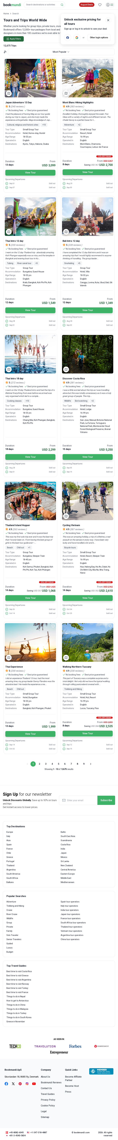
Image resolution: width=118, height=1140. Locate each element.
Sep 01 (12, 183)
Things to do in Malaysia (17, 1009)
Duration (9, 161)
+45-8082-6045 (16, 1132)
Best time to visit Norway (17, 984)
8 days (66, 164)
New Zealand (67, 865)
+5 (36, 263)
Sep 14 (12, 745)
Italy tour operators (69, 906)
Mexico (64, 857)
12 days (9, 302)
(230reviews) (18, 245)
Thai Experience (14, 666)
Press (68, 1091)
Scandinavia (66, 840)
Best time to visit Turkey (17, 988)
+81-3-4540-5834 (17, 1135)
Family (9, 931)
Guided (9, 943)
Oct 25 (69, 613)
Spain (9, 844)
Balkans (10, 882)
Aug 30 (69, 321)
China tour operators (70, 939)
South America (13, 874)
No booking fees (15, 110)
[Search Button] (62, 4)
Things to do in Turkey (16, 1013)
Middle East (66, 878)
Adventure (11, 902)
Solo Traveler (12, 935)
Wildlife (9, 918)
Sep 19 (69, 472)
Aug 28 (12, 321)
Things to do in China (15, 1005)
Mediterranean (67, 882)
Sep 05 (69, 188)
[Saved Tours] (100, 5)
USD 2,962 (108, 587)
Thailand (10, 865)
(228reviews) (75, 245)
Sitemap (45, 1117)
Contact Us (46, 1088)
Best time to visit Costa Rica (19, 971)
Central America (68, 870)
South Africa (12, 878)
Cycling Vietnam (71, 525)
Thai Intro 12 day (14, 241)
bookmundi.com (82, 1132)
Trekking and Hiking (15, 906)
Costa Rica (65, 844)
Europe (9, 832)
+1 (29, 547)
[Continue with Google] (76, 37)
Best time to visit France (17, 992)
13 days (9, 164)
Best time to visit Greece (17, 975)
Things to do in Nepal (15, 996)
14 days (9, 590)
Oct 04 (69, 609)
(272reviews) (18, 382)
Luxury (9, 948)
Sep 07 (12, 188)
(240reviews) (18, 106)
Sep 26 (12, 609)
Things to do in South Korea (18, 1017)
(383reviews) (77, 106)
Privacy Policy (48, 1099)
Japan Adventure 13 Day (18, 102)
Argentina (11, 870)
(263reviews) (20, 529)
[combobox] (44, 4)
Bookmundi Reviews (51, 1082)
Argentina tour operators (72, 935)
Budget (9, 952)
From (52, 161)
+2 (79, 125)
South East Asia (68, 836)
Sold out (52, 183)
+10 (44, 125)
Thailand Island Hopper (17, 525)
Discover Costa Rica (74, 378)
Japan (63, 853)
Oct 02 (12, 749)
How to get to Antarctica (17, 1001)
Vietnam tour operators (71, 931)
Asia (8, 840)
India (63, 849)
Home (6, 13)
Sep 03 (69, 325)
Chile (8, 853)
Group (9, 922)
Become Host (72, 1086)
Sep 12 (69, 745)
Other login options (99, 37)
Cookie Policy (48, 1105)
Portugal (10, 861)
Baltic (63, 832)
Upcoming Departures (15, 179)
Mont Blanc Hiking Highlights (78, 102)
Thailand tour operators (71, 927)
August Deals (87, 4)
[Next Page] (90, 764)
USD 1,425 (50, 587)
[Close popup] (108, 20)
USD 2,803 (108, 722)
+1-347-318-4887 (39, 1132)
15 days (67, 449)
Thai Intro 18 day (14, 378)
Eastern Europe (68, 874)
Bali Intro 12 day (71, 241)
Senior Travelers (13, 939)
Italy (8, 836)
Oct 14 (12, 613)
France (9, 849)
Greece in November (15, 1021)
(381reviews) (77, 382)
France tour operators (70, 918)
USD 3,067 (108, 161)
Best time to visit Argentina (18, 980)
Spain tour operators (70, 902)
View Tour (30, 172)
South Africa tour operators (73, 922)
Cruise (9, 910)
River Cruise (11, 914)
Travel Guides (48, 1094)
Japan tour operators (70, 914)
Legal (43, 1111)
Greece (9, 857)
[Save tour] (53, 61)
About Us (45, 1076)
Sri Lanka (65, 861)
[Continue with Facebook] (67, 37)
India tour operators (70, 910)
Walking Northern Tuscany (77, 666)
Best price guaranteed (37, 110)
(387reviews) (77, 529)
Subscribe (106, 800)
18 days (9, 449)
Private (9, 927)
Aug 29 (69, 183)
